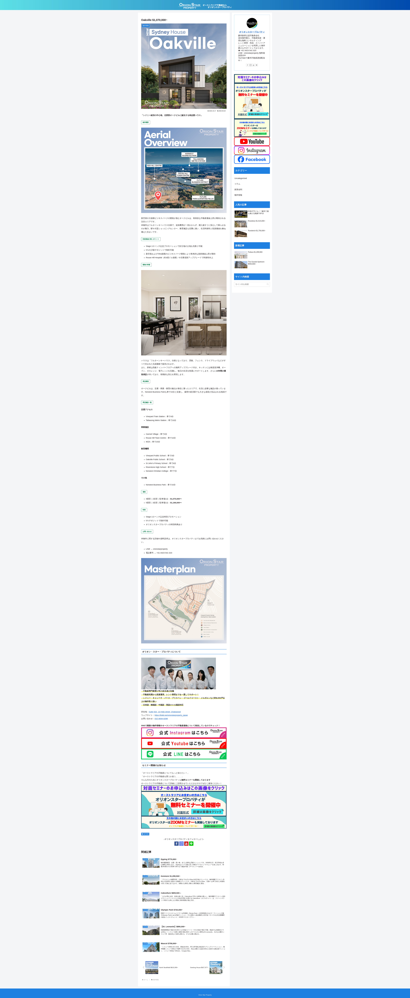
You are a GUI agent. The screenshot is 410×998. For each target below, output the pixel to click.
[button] (268, 284)
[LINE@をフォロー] (191, 843)
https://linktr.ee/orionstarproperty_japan (171, 715)
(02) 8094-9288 (161, 719)
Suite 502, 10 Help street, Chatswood (165, 712)
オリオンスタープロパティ (252, 32)
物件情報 (146, 834)
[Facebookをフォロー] (176, 843)
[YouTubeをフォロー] (186, 843)
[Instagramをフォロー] (181, 843)
